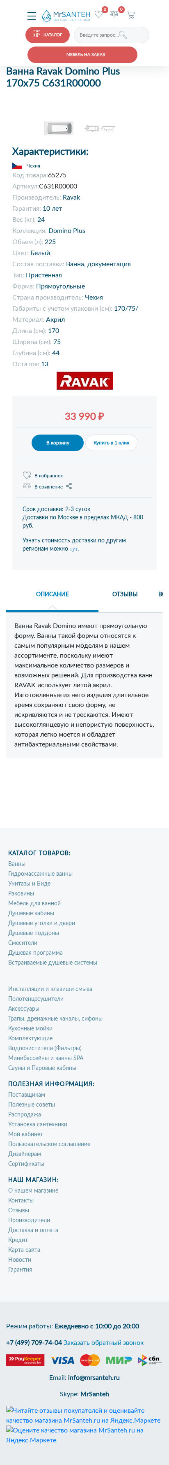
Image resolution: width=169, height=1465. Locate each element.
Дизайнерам (24, 1154)
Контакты (21, 1201)
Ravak (71, 197)
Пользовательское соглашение (49, 1144)
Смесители (22, 943)
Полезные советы (31, 1105)
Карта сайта (24, 1250)
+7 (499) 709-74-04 (34, 1342)
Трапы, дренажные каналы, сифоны (55, 1019)
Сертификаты (26, 1164)
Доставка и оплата (33, 1230)
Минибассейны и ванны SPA (45, 1058)
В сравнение (48, 486)
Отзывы (18, 1211)
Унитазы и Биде (29, 884)
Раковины (21, 894)
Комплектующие (30, 1039)
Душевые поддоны (33, 933)
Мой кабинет (25, 1134)
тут (74, 549)
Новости (19, 1260)
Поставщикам (26, 1095)
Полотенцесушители (36, 999)
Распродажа (24, 1115)
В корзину (57, 442)
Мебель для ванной (34, 904)
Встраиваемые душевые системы (52, 963)
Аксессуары (23, 1009)
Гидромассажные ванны (40, 874)
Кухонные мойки (30, 1029)
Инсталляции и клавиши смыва (50, 989)
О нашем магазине (33, 1191)
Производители (29, 1220)
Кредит (18, 1240)
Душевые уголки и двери (41, 923)
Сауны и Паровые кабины (42, 1068)
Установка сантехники (37, 1125)
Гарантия (20, 1270)
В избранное (48, 475)
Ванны (16, 864)
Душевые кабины (31, 913)
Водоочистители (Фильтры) (45, 1048)
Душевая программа (35, 953)
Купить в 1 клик (111, 442)
